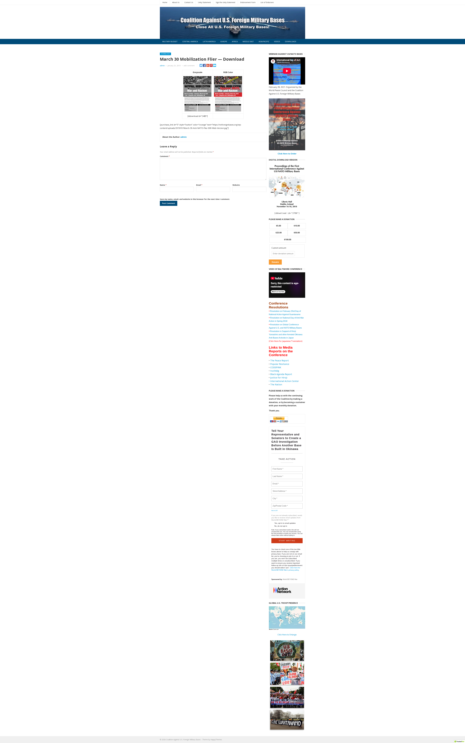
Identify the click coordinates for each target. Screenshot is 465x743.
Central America (190, 41)
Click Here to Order (287, 153)
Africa (235, 41)
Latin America (209, 41)
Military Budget (170, 41)
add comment (189, 65)
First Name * (277, 467)
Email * (275, 482)
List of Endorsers (267, 2)
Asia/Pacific (264, 41)
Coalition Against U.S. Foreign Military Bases (183, 739)
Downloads (290, 41)
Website (236, 185)
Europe (223, 41)
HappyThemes (216, 739)
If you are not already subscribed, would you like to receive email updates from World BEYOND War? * (286, 517)
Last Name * (277, 475)
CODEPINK (275, 367)
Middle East (248, 41)
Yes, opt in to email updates (285, 523)
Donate (275, 262)
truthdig (274, 370)
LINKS (164, 47)
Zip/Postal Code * (280, 504)
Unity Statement (204, 2)
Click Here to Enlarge (287, 634)
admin (162, 65)
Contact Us (188, 2)
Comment (165, 156)
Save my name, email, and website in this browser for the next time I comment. (195, 199)
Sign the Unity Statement (225, 2)
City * (275, 497)
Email (199, 185)
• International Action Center (284, 381)
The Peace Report (279, 360)
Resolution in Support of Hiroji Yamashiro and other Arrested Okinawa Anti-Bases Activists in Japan (285, 334)
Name (163, 185)
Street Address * (279, 489)
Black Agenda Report (281, 374)
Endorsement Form (248, 2)
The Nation (276, 384)
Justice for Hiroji (278, 377)
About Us (175, 2)
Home (164, 2)
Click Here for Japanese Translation (285, 341)
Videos (277, 41)
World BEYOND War (290, 579)
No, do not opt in (280, 526)
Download (165, 54)
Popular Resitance (279, 364)
